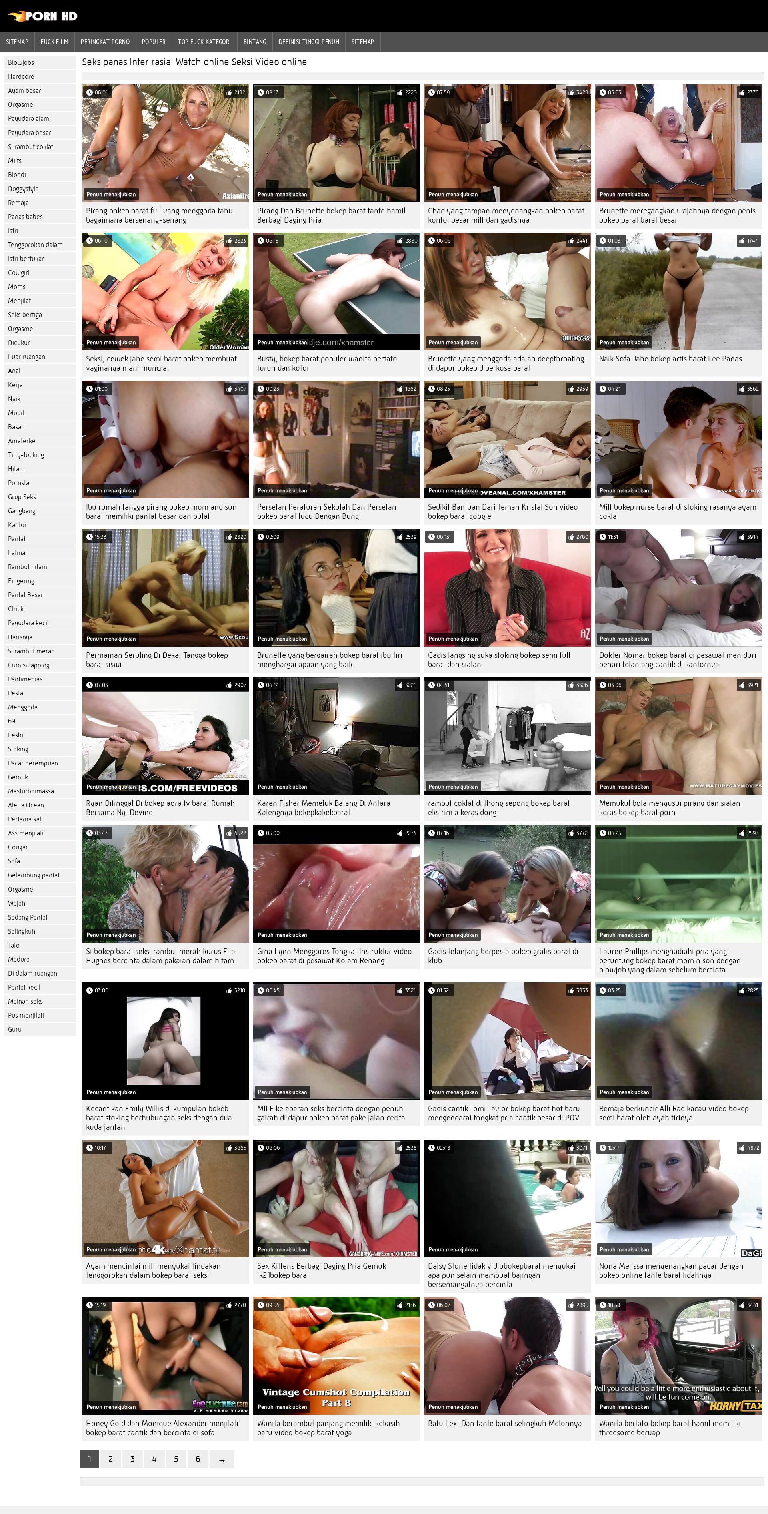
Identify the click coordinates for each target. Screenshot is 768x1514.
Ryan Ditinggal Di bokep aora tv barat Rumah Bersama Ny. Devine (160, 808)
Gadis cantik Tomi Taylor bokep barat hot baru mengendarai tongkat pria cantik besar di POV (504, 1113)
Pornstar (20, 483)
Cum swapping (29, 665)
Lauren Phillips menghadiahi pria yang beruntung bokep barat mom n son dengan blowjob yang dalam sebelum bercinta (670, 960)
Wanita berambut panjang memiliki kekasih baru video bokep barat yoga (328, 1428)
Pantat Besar (25, 595)
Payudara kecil (28, 623)
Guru (15, 1029)
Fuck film (54, 41)
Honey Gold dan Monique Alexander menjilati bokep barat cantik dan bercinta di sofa (162, 1428)
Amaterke (22, 441)
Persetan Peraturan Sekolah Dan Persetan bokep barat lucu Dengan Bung (326, 511)
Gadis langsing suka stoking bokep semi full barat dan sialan (499, 660)
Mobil (16, 413)
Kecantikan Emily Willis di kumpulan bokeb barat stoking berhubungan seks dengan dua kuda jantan (159, 1118)
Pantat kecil (24, 987)
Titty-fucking (26, 455)
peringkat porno (105, 41)
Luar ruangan (26, 357)
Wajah (16, 903)
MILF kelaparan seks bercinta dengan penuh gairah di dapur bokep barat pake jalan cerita (331, 1113)
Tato (14, 945)
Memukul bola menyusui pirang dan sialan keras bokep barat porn (669, 808)
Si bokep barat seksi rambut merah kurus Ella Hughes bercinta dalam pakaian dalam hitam (160, 956)
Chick (16, 609)
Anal (14, 371)
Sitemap (17, 41)
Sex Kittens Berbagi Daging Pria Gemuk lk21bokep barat (321, 1270)
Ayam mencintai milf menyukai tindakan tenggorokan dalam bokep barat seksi (153, 1270)
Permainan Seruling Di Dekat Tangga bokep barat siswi (157, 660)
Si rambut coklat (30, 147)
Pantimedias (25, 679)
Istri (13, 231)
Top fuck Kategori (204, 41)
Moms (17, 287)
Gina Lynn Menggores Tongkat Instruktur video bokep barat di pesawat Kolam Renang (334, 956)
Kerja (15, 385)
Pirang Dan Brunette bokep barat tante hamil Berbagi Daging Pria (331, 215)
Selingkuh (21, 931)
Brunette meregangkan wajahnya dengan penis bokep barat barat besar (677, 215)
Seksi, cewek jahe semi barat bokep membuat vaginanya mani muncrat (161, 363)
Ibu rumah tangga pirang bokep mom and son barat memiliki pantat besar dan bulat (161, 511)
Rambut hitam (27, 567)
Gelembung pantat (34, 875)
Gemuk (18, 777)
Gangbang (22, 511)
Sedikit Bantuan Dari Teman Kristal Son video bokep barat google (503, 511)
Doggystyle (23, 189)
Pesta (15, 693)
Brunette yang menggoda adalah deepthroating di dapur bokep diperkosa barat (506, 363)
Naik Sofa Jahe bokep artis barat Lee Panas (670, 358)
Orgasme (20, 104)
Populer (154, 41)
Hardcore (21, 76)
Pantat (17, 539)
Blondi (17, 175)
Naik (14, 399)
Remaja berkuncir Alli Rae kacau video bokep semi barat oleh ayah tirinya (674, 1113)
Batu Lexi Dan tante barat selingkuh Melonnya (505, 1423)
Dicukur (19, 343)
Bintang (255, 41)
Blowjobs (21, 62)
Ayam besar (24, 90)
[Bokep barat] (43, 20)
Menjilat (19, 301)
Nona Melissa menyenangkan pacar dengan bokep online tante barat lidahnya (671, 1270)
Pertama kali (25, 819)
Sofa (14, 861)
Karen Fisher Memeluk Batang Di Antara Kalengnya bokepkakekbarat (323, 808)
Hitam (16, 469)
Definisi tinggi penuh (309, 41)
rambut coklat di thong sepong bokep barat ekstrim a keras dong (499, 808)
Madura (19, 959)
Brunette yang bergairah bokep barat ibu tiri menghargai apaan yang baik (329, 660)
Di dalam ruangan (32, 973)
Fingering (21, 581)
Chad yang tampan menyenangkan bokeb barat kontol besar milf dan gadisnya (506, 215)
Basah (16, 427)
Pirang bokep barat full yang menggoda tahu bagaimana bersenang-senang (159, 215)
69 (11, 721)
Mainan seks (25, 1001)
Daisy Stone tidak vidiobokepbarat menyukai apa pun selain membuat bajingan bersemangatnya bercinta (502, 1275)
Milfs (15, 161)
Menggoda (23, 707)
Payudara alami (29, 118)
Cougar (18, 847)
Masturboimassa (31, 791)
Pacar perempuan (33, 763)
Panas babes (25, 217)
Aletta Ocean (26, 805)
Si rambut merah (31, 651)
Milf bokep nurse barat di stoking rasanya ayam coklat (677, 511)
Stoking (18, 749)
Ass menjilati (26, 833)
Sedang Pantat (28, 917)
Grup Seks (22, 497)
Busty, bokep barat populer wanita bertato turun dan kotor (327, 363)
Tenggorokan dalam (35, 245)
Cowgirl (19, 273)
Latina (16, 553)
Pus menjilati (26, 1015)
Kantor (17, 525)
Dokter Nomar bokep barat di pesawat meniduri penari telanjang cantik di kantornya (677, 660)
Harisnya (20, 637)
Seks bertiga (25, 315)
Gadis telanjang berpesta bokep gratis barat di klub (503, 956)
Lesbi (15, 735)
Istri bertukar (26, 259)
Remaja (18, 203)
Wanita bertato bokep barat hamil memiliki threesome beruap (670, 1428)
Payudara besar (29, 133)
